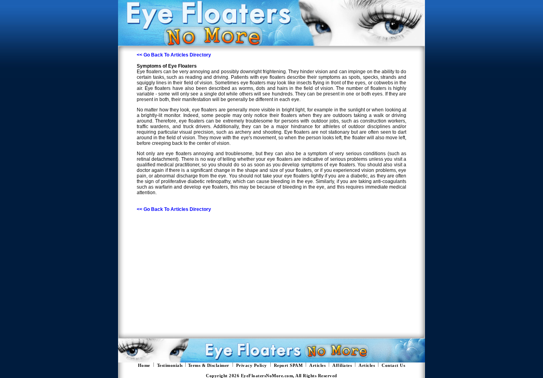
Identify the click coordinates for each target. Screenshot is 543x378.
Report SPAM (288, 365)
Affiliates (342, 365)
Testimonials (170, 365)
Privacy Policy (251, 365)
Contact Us (393, 365)
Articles (317, 365)
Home (144, 365)
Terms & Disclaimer (208, 365)
